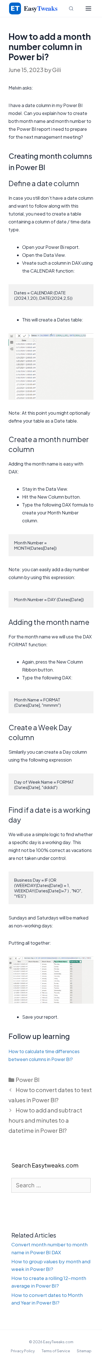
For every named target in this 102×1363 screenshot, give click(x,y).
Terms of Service (56, 1351)
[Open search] (71, 8)
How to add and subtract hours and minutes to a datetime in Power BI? (45, 1120)
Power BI (27, 1079)
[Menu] (88, 8)
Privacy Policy (23, 1351)
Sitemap (84, 1351)
